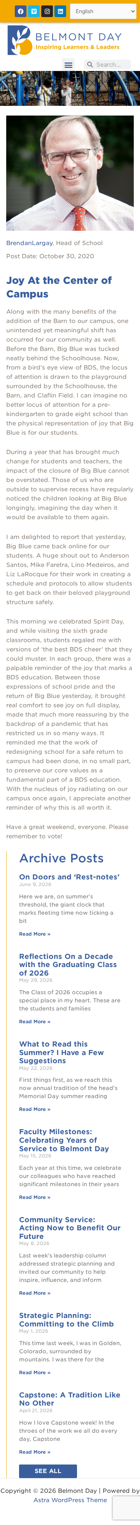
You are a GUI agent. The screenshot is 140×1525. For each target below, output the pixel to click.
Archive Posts (61, 858)
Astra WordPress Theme (70, 1500)
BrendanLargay (29, 243)
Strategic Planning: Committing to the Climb (66, 1319)
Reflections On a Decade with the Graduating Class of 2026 (68, 964)
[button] (68, 64)
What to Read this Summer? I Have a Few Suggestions (61, 1052)
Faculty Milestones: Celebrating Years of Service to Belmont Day (64, 1140)
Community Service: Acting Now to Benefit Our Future (70, 1228)
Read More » (35, 934)
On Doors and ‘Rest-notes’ (69, 877)
